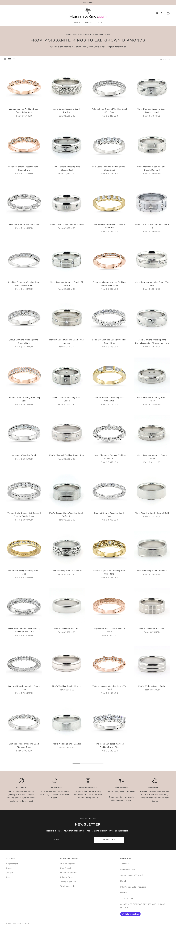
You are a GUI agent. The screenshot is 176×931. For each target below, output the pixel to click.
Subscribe (109, 840)
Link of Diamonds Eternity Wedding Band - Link (109, 456)
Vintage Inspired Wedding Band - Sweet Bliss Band (24, 110)
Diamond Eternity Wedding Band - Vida (24, 572)
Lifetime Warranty (68, 873)
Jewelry (9, 873)
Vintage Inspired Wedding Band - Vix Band (109, 687)
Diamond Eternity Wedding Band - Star (24, 687)
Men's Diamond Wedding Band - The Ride (152, 283)
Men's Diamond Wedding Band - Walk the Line (66, 341)
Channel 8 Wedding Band (24, 455)
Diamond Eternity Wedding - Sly (24, 224)
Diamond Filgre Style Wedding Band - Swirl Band (109, 572)
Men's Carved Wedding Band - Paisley (67, 110)
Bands (9, 868)
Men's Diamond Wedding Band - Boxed (67, 399)
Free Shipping (66, 868)
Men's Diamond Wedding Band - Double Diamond (152, 168)
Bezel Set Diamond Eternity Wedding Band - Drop (109, 341)
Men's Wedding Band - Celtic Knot (67, 570)
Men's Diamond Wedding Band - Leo (67, 224)
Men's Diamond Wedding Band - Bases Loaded (152, 110)
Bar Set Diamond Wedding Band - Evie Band (109, 226)
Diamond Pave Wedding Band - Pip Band (24, 399)
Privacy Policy (67, 877)
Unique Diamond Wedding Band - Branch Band (24, 341)
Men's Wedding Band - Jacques (152, 570)
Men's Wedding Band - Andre (151, 686)
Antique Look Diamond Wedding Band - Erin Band (109, 110)
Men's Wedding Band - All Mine (66, 686)
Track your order (68, 886)
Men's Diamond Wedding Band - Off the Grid (66, 283)
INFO (100, 22)
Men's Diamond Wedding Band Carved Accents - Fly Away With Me (152, 341)
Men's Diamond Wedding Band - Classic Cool (67, 168)
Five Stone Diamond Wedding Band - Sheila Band (109, 168)
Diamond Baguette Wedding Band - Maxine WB (109, 399)
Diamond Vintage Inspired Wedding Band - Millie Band (109, 283)
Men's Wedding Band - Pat (66, 628)
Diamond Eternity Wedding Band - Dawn (109, 514)
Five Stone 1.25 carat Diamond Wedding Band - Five (109, 745)
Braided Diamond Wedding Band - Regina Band (24, 168)
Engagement (12, 864)
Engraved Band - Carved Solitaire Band (109, 630)
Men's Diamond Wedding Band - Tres (66, 455)
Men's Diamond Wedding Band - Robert (152, 399)
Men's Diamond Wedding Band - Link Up (152, 226)
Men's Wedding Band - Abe (152, 628)
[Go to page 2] (99, 760)
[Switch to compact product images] (14, 59)
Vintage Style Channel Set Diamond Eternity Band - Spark (24, 514)
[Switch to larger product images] (5, 59)
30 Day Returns (67, 864)
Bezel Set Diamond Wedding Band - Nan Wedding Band (24, 283)
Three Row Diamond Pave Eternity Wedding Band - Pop (24, 630)
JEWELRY (89, 22)
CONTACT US (125, 858)
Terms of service (68, 882)
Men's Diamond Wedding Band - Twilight (152, 456)
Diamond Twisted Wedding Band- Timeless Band (24, 745)
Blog (8, 877)
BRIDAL (77, 22)
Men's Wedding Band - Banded (66, 744)
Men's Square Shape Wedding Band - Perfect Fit (66, 514)
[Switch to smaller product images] (9, 59)
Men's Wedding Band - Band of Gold (152, 513)
